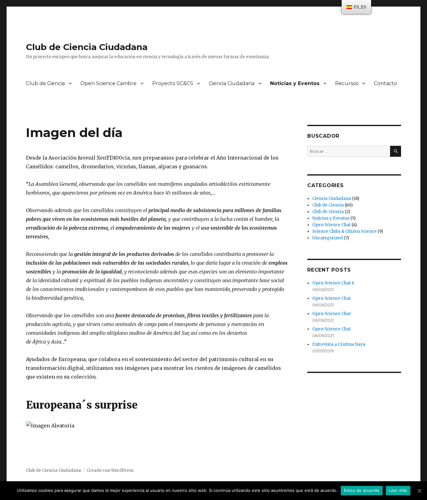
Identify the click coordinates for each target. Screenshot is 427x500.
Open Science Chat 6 (333, 283)
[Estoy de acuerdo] (419, 490)
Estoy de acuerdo (361, 490)
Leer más (398, 490)
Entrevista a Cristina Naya (338, 344)
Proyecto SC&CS (172, 83)
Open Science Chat (331, 224)
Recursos (346, 83)
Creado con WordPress (110, 470)
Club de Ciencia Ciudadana (87, 47)
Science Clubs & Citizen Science (344, 231)
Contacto (385, 83)
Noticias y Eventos (294, 83)
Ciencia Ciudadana (231, 83)
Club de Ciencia (45, 83)
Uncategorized (327, 238)
